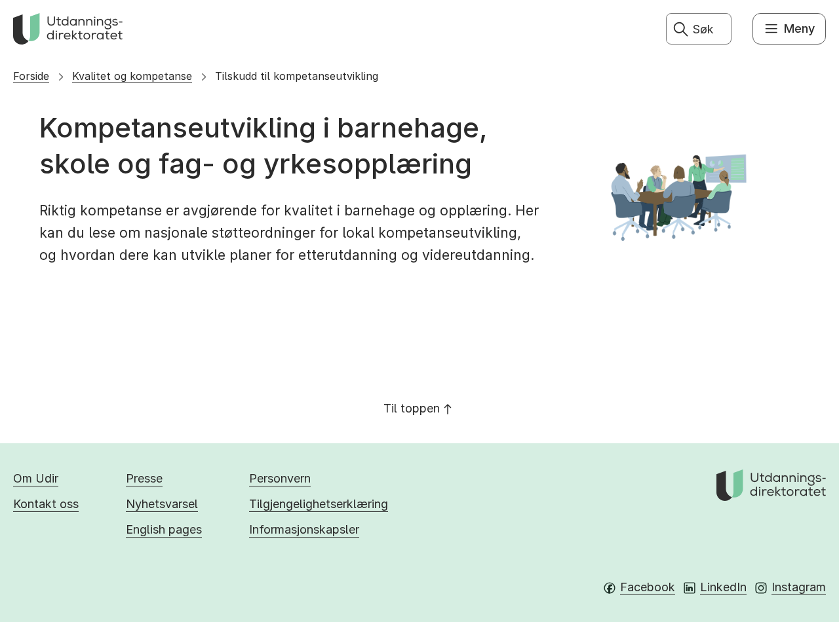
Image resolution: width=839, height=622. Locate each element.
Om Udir (35, 478)
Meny (799, 28)
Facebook (647, 587)
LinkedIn (723, 587)
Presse (144, 478)
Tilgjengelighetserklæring (318, 504)
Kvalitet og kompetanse (132, 75)
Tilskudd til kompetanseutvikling (296, 75)
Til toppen (411, 408)
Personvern (280, 478)
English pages (164, 529)
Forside (31, 75)
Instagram (798, 587)
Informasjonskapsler (304, 529)
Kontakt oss (46, 504)
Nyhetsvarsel (162, 504)
